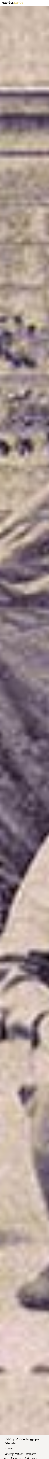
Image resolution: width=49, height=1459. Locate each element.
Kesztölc (12, 2)
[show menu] (44, 3)
